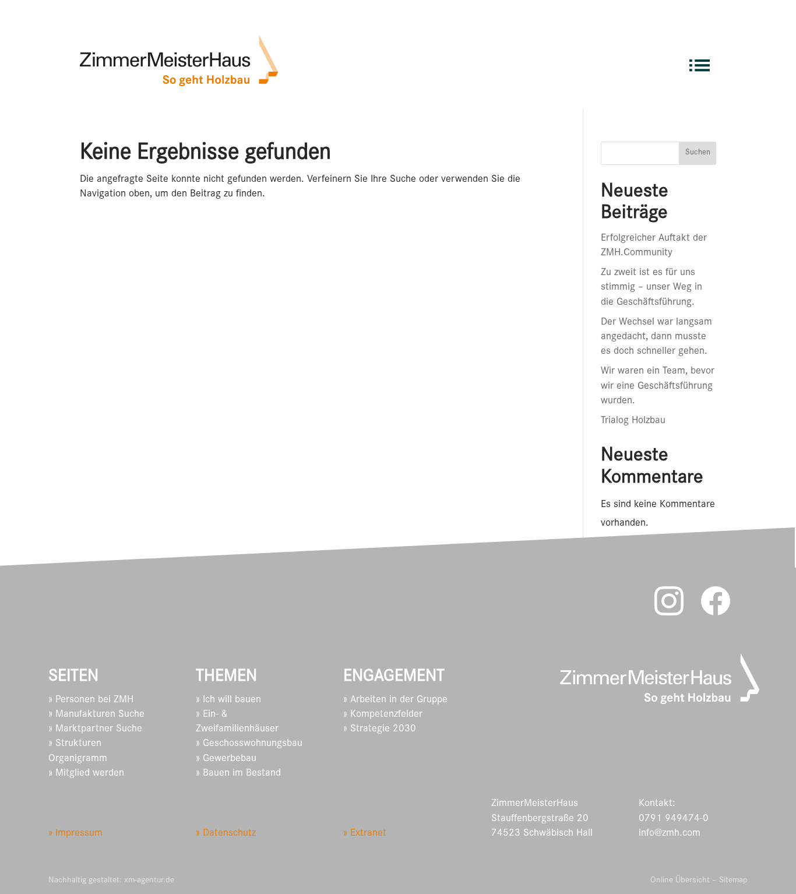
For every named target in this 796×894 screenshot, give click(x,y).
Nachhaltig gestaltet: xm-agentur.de (111, 881)
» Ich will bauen (228, 700)
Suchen (697, 153)
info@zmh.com (669, 834)
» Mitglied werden (86, 774)
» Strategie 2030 (379, 729)
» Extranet (364, 834)
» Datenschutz (226, 834)
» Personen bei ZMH (90, 700)
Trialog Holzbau (633, 421)
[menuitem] (699, 60)
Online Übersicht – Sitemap (699, 881)
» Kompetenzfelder (382, 715)
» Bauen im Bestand (238, 774)
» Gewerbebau (226, 759)
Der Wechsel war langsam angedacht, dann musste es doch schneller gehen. (656, 337)
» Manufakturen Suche (96, 715)
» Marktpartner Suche (95, 729)
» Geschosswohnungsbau (249, 744)
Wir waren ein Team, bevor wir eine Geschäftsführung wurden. (657, 386)
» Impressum (75, 834)
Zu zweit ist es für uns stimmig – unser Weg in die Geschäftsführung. (651, 288)
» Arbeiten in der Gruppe (395, 700)
